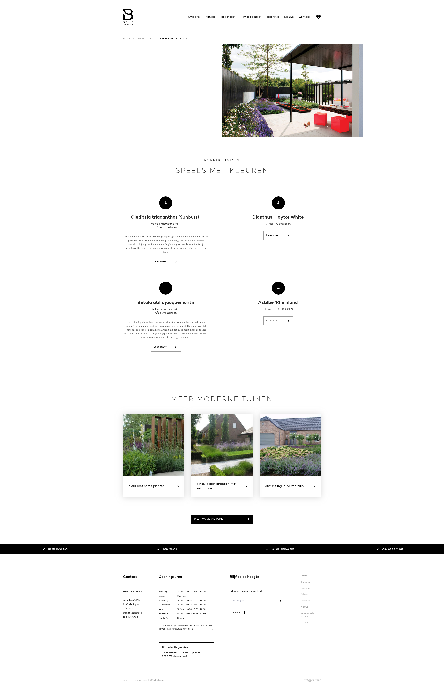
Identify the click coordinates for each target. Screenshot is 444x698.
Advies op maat (251, 17)
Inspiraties (145, 39)
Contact (304, 17)
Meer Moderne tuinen (209, 519)
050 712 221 (129, 608)
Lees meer (160, 261)
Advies (304, 594)
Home (126, 39)
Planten (210, 17)
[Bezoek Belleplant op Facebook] (244, 612)
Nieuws (289, 17)
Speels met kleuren (174, 39)
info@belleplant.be (132, 612)
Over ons (194, 17)
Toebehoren (227, 17)
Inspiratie (273, 17)
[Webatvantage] (312, 680)
